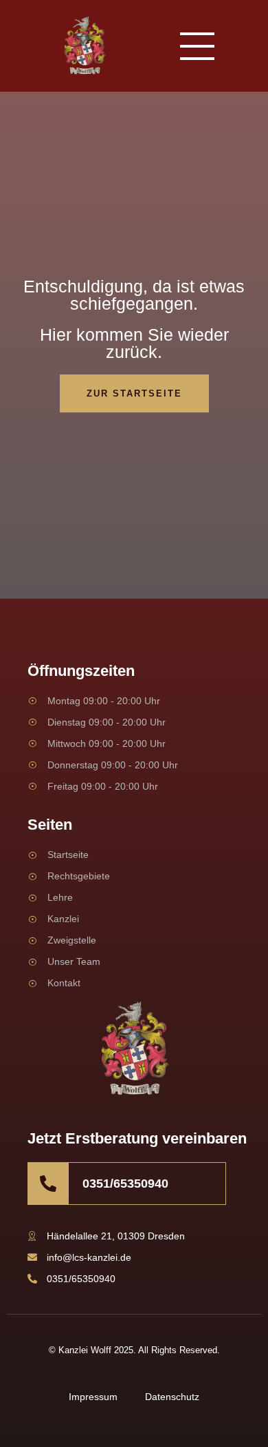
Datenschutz (172, 1396)
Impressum (93, 1396)
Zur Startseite (134, 393)
